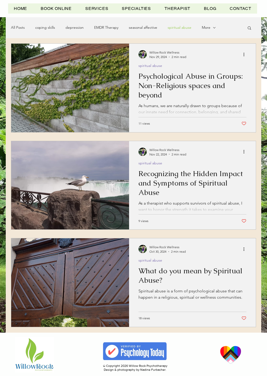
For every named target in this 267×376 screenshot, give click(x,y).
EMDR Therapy (106, 27)
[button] (97, 8)
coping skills (45, 27)
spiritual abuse (179, 27)
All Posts (18, 27)
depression (74, 27)
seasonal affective (143, 27)
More (206, 27)
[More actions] (245, 54)
